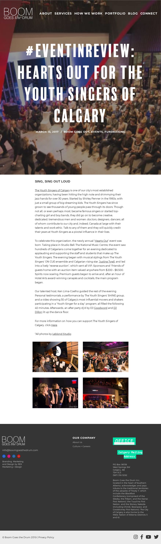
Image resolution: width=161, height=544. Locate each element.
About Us (77, 442)
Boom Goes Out (76, 131)
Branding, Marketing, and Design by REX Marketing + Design (13, 464)
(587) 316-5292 (120, 475)
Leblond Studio (61, 333)
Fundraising (115, 131)
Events (97, 131)
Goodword (100, 307)
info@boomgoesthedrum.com (20, 450)
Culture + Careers (81, 446)
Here (54, 325)
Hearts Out (101, 240)
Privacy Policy (46, 537)
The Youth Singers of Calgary (52, 190)
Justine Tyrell (107, 261)
